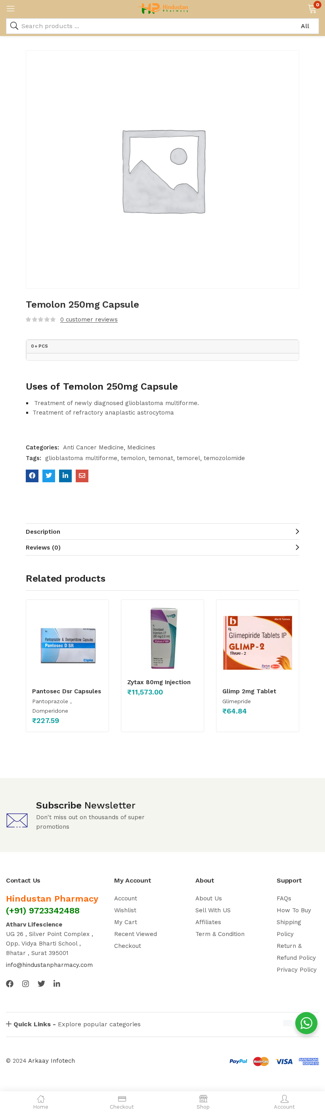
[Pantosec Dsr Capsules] (67, 642)
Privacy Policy (297, 969)
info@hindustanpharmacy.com (49, 964)
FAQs (284, 898)
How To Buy (294, 910)
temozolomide (224, 458)
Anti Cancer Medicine (93, 447)
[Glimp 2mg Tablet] (257, 642)
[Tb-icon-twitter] (41, 983)
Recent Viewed (135, 934)
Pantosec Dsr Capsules (66, 691)
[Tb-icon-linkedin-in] (57, 983)
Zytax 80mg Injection (159, 682)
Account (125, 898)
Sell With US (213, 910)
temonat (161, 458)
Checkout (127, 945)
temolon (133, 458)
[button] (312, 8)
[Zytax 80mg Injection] (162, 638)
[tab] (162, 531)
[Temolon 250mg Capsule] (32, 476)
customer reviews (89, 319)
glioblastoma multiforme (81, 458)
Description (43, 531)
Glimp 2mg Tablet (249, 691)
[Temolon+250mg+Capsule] (48, 476)
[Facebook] (9, 983)
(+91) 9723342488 (43, 910)
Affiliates (208, 922)
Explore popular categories (77, 1024)
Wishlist (125, 910)
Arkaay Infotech (51, 1060)
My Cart (125, 922)
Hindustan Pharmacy (52, 899)
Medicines (141, 447)
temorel (188, 458)
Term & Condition (220, 934)
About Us (208, 898)
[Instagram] (25, 983)
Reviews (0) (43, 547)
